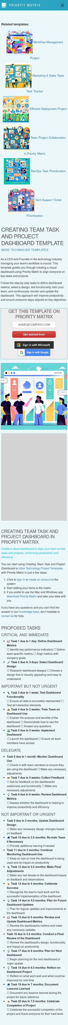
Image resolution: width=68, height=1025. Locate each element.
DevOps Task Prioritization (48, 171)
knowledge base (29, 612)
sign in (21, 579)
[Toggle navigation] (62, 5)
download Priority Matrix (22, 596)
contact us (7, 616)
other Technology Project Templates (41, 568)
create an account (40, 579)
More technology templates (24, 250)
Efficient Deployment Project (48, 108)
